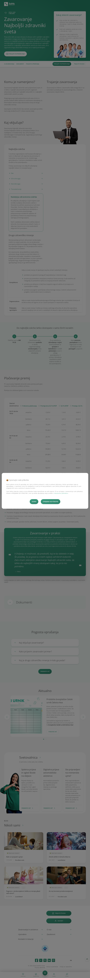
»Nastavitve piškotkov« (61, 493)
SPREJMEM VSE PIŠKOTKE (50, 501)
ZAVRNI (34, 501)
